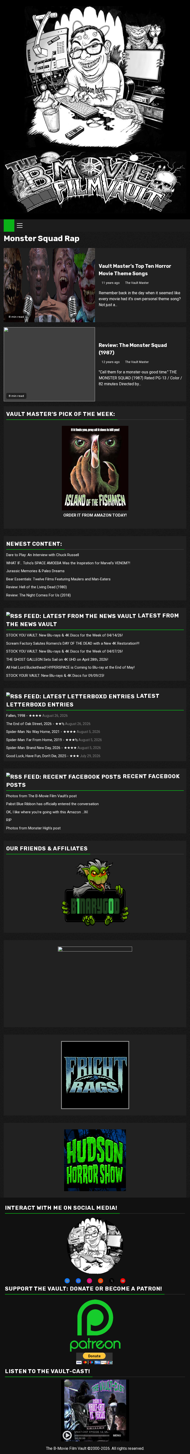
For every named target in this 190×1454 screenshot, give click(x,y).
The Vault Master (137, 283)
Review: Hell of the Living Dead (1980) (36, 587)
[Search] (183, 225)
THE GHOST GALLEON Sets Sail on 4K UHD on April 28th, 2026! (57, 659)
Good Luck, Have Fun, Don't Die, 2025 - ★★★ (42, 756)
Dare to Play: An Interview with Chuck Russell (42, 555)
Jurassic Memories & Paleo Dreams (35, 571)
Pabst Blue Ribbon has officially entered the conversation (52, 804)
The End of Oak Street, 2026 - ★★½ (35, 724)
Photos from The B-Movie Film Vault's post (41, 796)
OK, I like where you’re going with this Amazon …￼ (47, 812)
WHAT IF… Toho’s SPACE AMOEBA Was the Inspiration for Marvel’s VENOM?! (68, 563)
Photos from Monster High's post (33, 828)
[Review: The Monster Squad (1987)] (49, 364)
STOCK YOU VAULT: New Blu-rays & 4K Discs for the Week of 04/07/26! (64, 651)
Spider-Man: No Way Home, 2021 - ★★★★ (41, 731)
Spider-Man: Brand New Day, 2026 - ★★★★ (41, 748)
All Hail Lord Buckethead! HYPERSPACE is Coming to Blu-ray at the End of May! (70, 667)
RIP (9, 820)
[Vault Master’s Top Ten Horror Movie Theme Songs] (49, 285)
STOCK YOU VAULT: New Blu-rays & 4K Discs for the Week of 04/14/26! (64, 635)
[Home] (9, 225)
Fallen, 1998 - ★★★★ (24, 715)
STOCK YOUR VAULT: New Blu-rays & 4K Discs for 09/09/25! (55, 675)
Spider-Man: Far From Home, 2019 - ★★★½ (42, 740)
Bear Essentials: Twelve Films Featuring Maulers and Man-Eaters (58, 579)
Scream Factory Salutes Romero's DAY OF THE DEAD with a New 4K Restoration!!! (72, 643)
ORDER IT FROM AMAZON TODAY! (95, 515)
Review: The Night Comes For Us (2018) (38, 595)
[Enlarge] (116, 1224)
